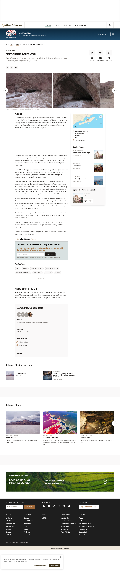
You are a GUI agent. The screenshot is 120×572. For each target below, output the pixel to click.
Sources (19, 353)
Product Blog (65, 526)
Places (8, 514)
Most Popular (10, 523)
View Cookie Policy (22, 561)
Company (82, 514)
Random (9, 529)
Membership (65, 518)
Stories (26, 518)
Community (65, 514)
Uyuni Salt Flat (11, 438)
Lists (25, 526)
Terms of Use (57, 257)
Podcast (27, 532)
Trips (44, 514)
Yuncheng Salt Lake (50, 438)
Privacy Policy (49, 257)
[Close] (60, 557)
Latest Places (10, 521)
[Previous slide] (6, 90)
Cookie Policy (83, 532)
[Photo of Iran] (78, 198)
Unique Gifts (65, 529)
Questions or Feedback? (60, 548)
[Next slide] (114, 90)
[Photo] (98, 154)
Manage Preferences (40, 565)
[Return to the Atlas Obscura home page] (12, 25)
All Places (9, 518)
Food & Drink (28, 521)
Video (26, 529)
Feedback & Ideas (67, 521)
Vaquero (28, 322)
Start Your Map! (103, 34)
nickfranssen (21, 322)
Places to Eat (10, 526)
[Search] (116, 25)
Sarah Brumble (58, 379)
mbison (34, 322)
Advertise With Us (85, 523)
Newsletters (28, 535)
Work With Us (65, 532)
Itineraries (27, 523)
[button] (92, 52)
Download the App (90, 506)
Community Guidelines (68, 523)
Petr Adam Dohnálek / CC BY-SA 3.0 (29, 109)
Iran (85, 195)
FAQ (80, 521)
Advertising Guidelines (86, 526)
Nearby (8, 532)
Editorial (27, 514)
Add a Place (10, 535)
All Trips (44, 518)
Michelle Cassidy (42, 322)
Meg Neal (19, 375)
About (81, 518)
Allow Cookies (55, 565)
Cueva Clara (85, 438)
